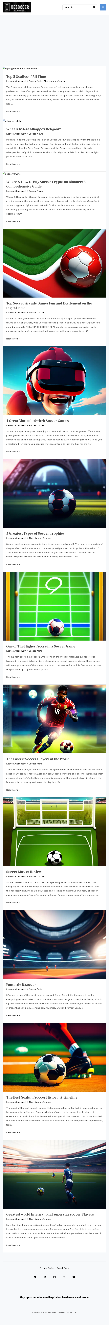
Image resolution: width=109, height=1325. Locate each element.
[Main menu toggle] (103, 7)
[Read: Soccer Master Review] (54, 831)
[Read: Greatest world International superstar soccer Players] (54, 1174)
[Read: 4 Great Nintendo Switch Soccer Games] (54, 380)
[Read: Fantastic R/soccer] (54, 944)
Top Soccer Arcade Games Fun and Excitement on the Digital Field (49, 305)
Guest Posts (63, 1268)
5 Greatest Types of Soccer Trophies (35, 533)
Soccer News (36, 133)
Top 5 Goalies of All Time (26, 76)
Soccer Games (36, 312)
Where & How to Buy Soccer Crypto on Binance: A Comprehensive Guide (46, 184)
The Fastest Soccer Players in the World (38, 759)
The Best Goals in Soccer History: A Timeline (41, 1097)
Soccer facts (35, 81)
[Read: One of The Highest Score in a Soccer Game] (54, 606)
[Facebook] (64, 1277)
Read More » (13, 112)
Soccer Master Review (24, 871)
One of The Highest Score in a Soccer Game (40, 646)
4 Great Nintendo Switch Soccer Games (37, 420)
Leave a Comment (16, 81)
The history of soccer (55, 81)
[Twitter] (35, 1277)
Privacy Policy (46, 1268)
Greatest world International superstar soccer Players (50, 1214)
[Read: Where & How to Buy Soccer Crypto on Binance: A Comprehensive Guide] (12, 173)
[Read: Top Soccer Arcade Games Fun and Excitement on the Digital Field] (54, 263)
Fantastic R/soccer (21, 984)
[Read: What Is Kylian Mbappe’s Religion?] (13, 121)
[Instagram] (54, 1277)
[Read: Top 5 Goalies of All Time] (20, 68)
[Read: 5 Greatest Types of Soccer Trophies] (54, 493)
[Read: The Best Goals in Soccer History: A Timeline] (54, 1057)
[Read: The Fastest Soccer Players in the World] (54, 718)
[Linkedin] (45, 1277)
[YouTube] (74, 1277)
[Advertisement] (54, 36)
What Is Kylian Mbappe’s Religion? (33, 129)
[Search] (94, 7)
